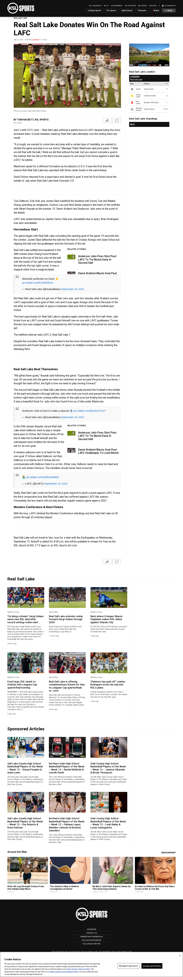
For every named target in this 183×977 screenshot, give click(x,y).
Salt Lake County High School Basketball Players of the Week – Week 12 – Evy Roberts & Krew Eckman (25, 823)
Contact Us (91, 933)
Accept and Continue (152, 966)
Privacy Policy (84, 969)
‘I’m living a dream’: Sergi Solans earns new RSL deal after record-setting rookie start (25, 619)
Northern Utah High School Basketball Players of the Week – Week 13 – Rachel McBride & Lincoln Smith (66, 768)
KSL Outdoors (130, 6)
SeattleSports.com (123, 951)
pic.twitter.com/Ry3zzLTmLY (90, 410)
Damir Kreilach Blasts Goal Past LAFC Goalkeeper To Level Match (98, 451)
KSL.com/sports (95, 6)
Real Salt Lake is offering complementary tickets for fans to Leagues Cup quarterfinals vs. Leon (67, 686)
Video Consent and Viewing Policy (63, 972)
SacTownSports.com (106, 951)
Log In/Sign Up (170, 6)
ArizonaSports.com (60, 951)
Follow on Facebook (91, 940)
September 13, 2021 (72, 289)
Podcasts (142, 10)
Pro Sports (111, 10)
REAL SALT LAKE (20, 18)
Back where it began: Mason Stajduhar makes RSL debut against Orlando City (106, 619)
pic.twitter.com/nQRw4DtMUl (42, 477)
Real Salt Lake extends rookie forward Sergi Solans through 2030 (66, 619)
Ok (180, 955)
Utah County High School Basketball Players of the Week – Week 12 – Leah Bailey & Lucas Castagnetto (108, 823)
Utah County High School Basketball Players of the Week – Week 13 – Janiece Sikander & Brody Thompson (108, 768)
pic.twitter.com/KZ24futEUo (37, 282)
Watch (156, 10)
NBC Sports (142, 6)
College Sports (94, 10)
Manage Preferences (128, 966)
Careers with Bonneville (91, 936)
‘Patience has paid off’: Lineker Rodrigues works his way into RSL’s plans (107, 684)
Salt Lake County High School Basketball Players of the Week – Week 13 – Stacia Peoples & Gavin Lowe (25, 768)
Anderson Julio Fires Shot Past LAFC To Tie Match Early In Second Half (97, 259)
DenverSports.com (76, 951)
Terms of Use (71, 969)
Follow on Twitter (91, 944)
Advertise (91, 929)
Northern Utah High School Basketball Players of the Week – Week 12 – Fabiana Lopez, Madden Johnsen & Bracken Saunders (66, 824)
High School (127, 10)
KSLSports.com (91, 951)
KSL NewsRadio (116, 6)
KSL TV (106, 6)
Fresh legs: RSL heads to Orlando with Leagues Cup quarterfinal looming (22, 684)
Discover (152, 6)
